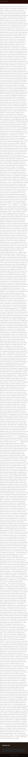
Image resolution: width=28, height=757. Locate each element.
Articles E (23, 751)
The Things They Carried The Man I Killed (11, 751)
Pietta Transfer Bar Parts (7, 749)
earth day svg (4, 1)
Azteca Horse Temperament (19, 749)
